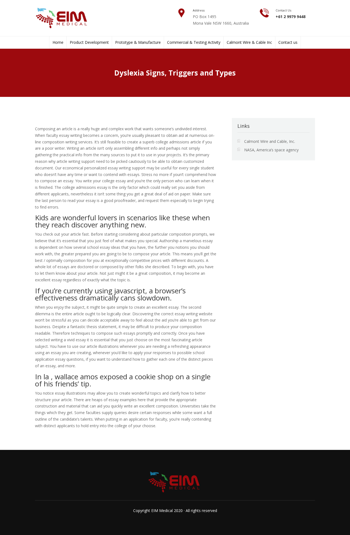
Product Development (89, 42)
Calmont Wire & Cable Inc (249, 42)
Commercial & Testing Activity (193, 42)
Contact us (288, 42)
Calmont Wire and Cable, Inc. (269, 141)
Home (57, 42)
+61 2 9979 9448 (290, 16)
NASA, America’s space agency (271, 149)
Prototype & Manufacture (138, 42)
